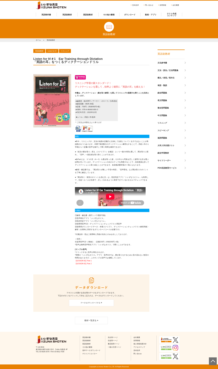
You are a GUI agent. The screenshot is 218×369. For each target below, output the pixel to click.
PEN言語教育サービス (167, 168)
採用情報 (163, 5)
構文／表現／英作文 (166, 78)
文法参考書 (162, 63)
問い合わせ (149, 5)
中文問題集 (162, 115)
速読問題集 (162, 138)
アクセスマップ (139, 347)
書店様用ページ (113, 344)
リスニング (162, 123)
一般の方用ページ (114, 347)
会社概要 (175, 5)
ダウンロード (129, 15)
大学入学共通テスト (166, 145)
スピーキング (163, 130)
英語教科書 (46, 15)
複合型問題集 (163, 108)
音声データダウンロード (91, 350)
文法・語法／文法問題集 (168, 70)
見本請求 (135, 5)
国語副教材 (88, 15)
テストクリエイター (89, 354)
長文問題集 (162, 100)
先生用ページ (113, 337)
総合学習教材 (163, 153)
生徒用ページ (113, 340)
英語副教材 (67, 15)
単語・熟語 (162, 85)
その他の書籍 (109, 15)
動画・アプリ (150, 15)
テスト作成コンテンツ (171, 14)
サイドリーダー (164, 160)
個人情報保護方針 (140, 344)
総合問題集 (162, 93)
